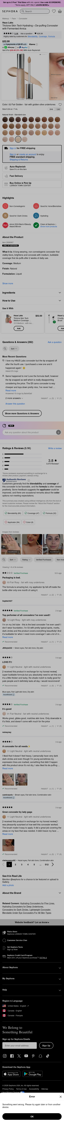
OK (32, 1116)
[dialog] (32, 1107)
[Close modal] (60, 1097)
